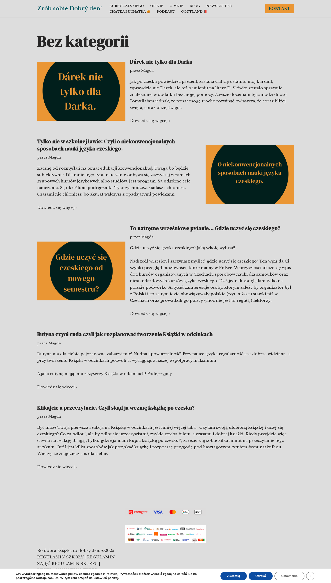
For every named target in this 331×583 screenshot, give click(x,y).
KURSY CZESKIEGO (126, 6)
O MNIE (176, 6)
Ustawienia (289, 576)
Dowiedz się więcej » (150, 120)
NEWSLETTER (219, 6)
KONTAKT (279, 8)
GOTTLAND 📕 (194, 12)
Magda (147, 70)
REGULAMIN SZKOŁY (60, 557)
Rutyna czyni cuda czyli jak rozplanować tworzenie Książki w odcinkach (125, 334)
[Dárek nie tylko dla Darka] (81, 91)
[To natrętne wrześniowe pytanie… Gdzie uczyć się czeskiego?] (81, 271)
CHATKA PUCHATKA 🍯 (129, 12)
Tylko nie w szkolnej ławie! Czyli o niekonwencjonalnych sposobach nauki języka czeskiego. (106, 145)
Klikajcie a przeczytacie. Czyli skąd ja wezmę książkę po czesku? (116, 407)
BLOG (195, 6)
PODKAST (166, 12)
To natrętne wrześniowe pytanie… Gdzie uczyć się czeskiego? (205, 228)
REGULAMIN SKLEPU (75, 563)
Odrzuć (260, 576)
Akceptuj (233, 576)
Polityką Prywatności (121, 574)
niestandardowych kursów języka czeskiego (173, 281)
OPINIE (156, 6)
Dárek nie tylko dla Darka (161, 61)
